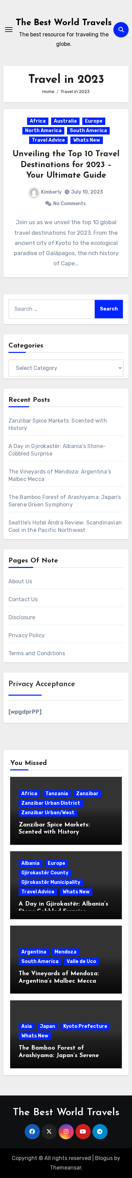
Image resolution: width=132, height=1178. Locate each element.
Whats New (86, 140)
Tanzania (56, 794)
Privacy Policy (26, 635)
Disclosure (22, 617)
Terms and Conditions (36, 653)
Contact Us (23, 599)
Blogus (104, 1158)
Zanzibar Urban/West (47, 813)
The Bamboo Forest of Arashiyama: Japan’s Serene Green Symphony (59, 1055)
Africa (38, 121)
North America (43, 130)
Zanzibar (87, 794)
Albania (30, 863)
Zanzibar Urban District (50, 803)
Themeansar (65, 1167)
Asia (26, 1026)
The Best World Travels (64, 23)
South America (88, 130)
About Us (20, 581)
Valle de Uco (81, 961)
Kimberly (51, 192)
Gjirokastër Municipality (50, 882)
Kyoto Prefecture (85, 1026)
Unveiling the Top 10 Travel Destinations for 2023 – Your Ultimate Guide (66, 164)
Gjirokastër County (44, 873)
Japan (47, 1026)
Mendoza (65, 952)
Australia (65, 121)
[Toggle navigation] (8, 29)
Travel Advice (48, 140)
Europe (94, 121)
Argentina (33, 952)
